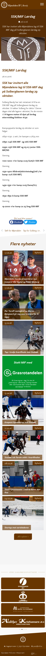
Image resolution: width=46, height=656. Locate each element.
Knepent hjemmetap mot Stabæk (20, 422)
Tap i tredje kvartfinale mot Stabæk (21, 352)
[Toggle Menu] (42, 4)
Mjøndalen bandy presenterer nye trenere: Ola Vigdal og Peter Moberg (22, 280)
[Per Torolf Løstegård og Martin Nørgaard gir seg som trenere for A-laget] (23, 303)
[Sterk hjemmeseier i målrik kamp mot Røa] (23, 478)
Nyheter (38, 252)
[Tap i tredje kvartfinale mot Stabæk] (23, 338)
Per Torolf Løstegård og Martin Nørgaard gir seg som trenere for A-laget (22, 313)
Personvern (20, 652)
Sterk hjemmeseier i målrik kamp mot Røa (22, 491)
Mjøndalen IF (14, 6)
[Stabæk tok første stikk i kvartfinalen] (23, 443)
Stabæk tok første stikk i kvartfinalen (22, 457)
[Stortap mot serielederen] (23, 513)
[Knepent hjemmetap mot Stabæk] (23, 408)
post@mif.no (37, 646)
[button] (16, 222)
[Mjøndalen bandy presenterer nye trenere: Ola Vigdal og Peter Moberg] (23, 267)
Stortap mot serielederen (17, 527)
